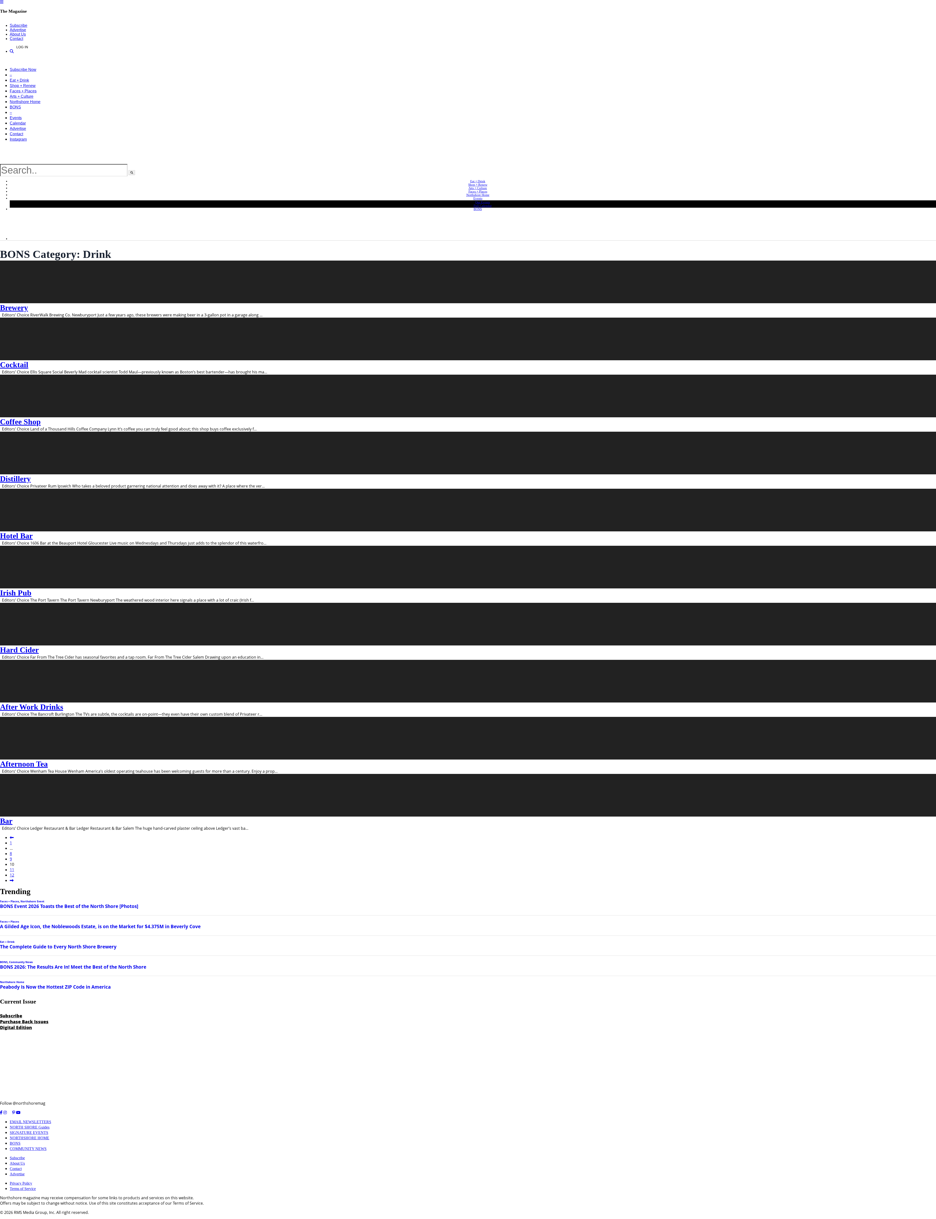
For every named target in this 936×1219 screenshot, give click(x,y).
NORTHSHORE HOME (29, 1138)
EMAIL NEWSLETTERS (30, 1122)
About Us (18, 34)
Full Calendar (483, 205)
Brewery (14, 307)
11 (12, 869)
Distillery (15, 478)
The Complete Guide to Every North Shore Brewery (58, 946)
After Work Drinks (31, 706)
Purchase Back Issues (24, 1021)
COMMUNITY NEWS (28, 1149)
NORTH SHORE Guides (29, 1127)
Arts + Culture (21, 96)
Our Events (482, 202)
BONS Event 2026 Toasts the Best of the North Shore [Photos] (69, 906)
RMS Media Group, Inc (34, 1212)
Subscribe (18, 25)
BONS (15, 107)
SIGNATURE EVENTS (29, 1133)
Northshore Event (32, 901)
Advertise (18, 30)
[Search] (12, 51)
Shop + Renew (23, 86)
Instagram (18, 139)
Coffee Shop (20, 421)
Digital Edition (16, 1027)
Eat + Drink (19, 80)
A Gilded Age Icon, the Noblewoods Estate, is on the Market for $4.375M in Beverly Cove (100, 926)
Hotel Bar (16, 535)
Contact (16, 39)
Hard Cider (19, 649)
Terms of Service (23, 1189)
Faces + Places (23, 91)
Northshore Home (25, 102)
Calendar (18, 123)
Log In (22, 47)
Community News (21, 962)
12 (12, 875)
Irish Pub (15, 592)
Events (16, 118)
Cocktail (14, 364)
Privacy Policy (21, 1183)
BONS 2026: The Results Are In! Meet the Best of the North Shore (73, 967)
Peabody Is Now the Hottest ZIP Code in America (55, 987)
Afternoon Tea (24, 764)
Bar (6, 821)
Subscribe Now (23, 70)
